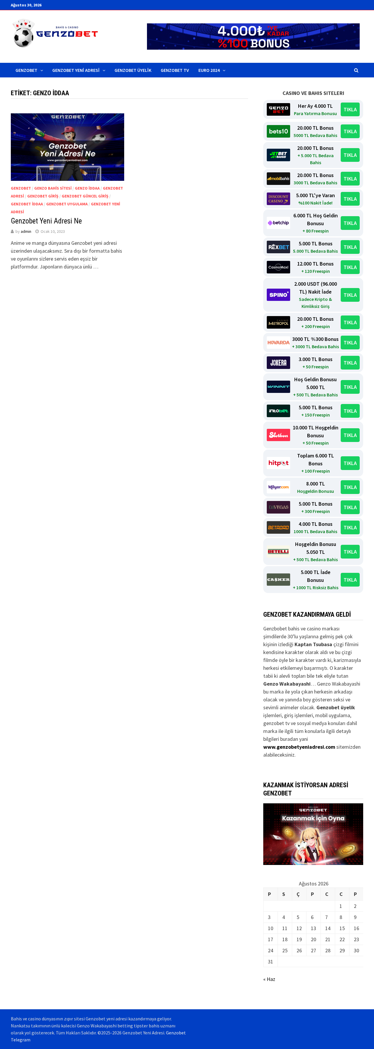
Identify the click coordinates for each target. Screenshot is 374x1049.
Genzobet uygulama (67, 204)
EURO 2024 (209, 70)
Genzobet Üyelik (133, 70)
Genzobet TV (175, 70)
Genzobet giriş (42, 196)
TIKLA (350, 109)
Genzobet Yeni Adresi (76, 70)
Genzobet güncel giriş (85, 196)
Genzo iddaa (87, 188)
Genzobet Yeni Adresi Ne (46, 221)
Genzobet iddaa (27, 204)
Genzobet (26, 70)
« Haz (269, 979)
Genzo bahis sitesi (53, 188)
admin (26, 231)
